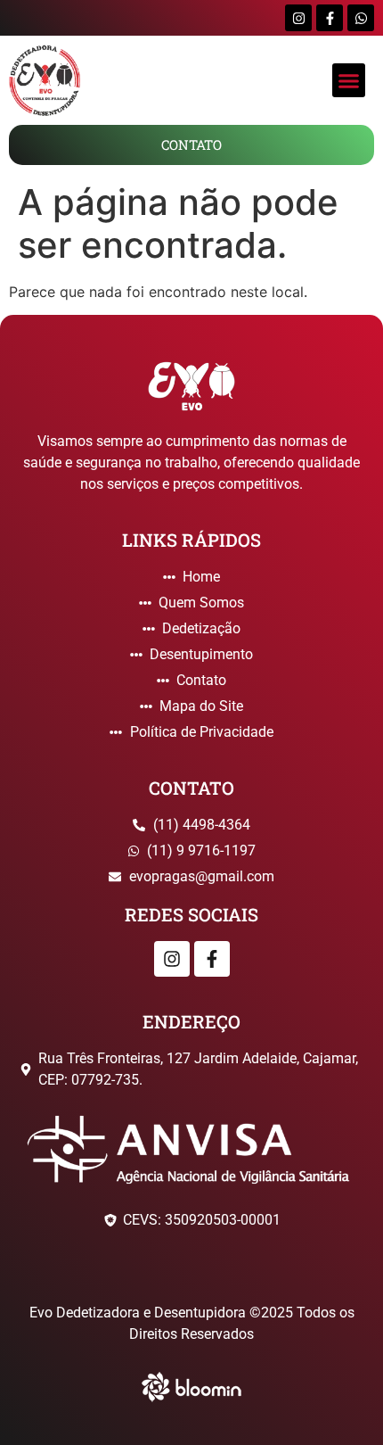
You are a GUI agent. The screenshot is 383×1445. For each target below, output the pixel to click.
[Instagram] (298, 17)
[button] (349, 80)
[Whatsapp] (360, 17)
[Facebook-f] (329, 17)
